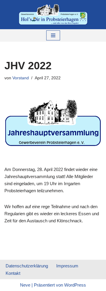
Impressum (67, 265)
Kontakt (13, 273)
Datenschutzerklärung (27, 265)
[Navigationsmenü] (53, 35)
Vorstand (20, 78)
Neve (25, 284)
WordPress (75, 284)
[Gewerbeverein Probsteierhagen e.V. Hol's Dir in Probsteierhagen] (53, 14)
